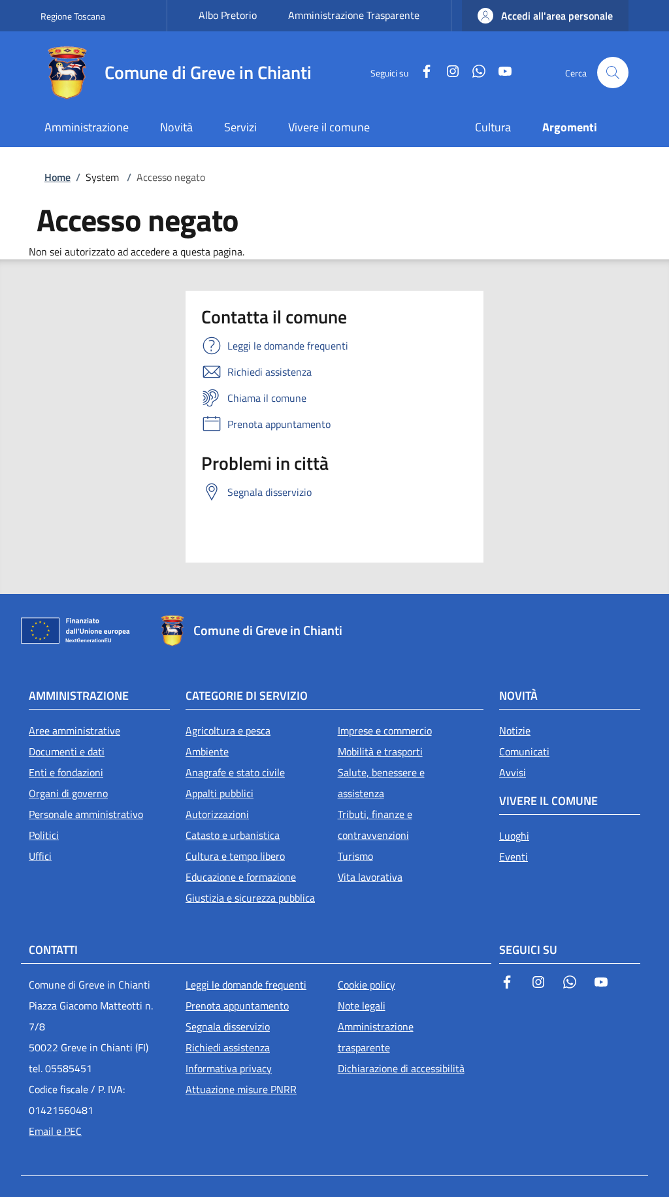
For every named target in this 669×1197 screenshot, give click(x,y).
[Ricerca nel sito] (612, 72)
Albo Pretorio (228, 15)
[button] (545, 15)
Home (57, 177)
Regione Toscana (73, 16)
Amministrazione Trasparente (353, 15)
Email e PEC (55, 1131)
